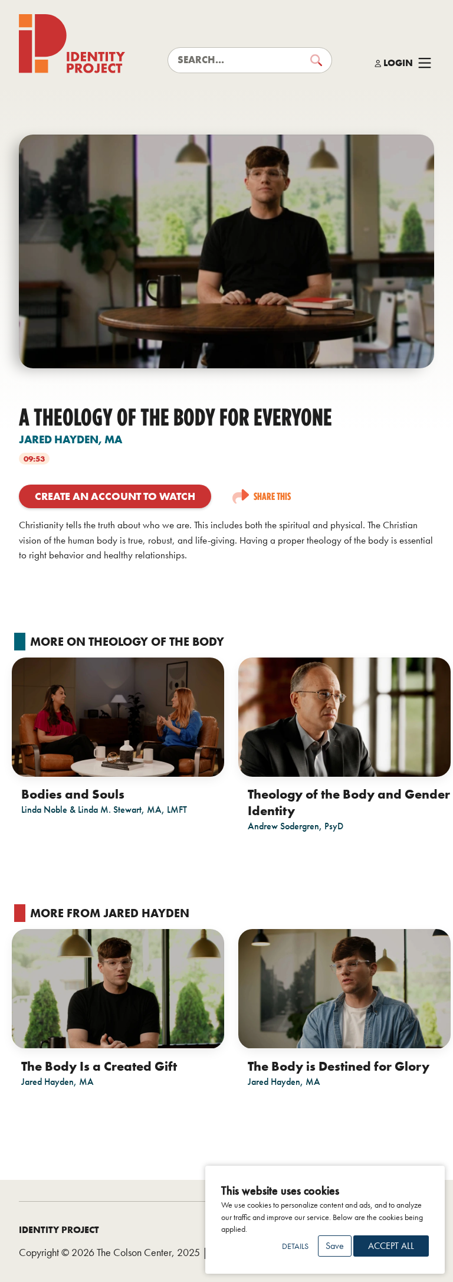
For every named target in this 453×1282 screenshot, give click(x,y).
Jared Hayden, (70, 439)
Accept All (391, 1246)
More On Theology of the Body (127, 641)
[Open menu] (424, 63)
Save (335, 1246)
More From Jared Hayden (109, 913)
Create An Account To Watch (115, 496)
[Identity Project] (72, 43)
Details (295, 1246)
